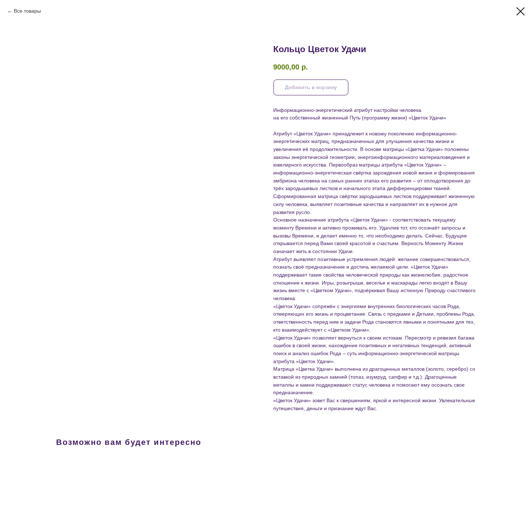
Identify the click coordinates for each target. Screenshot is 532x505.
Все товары (27, 11)
